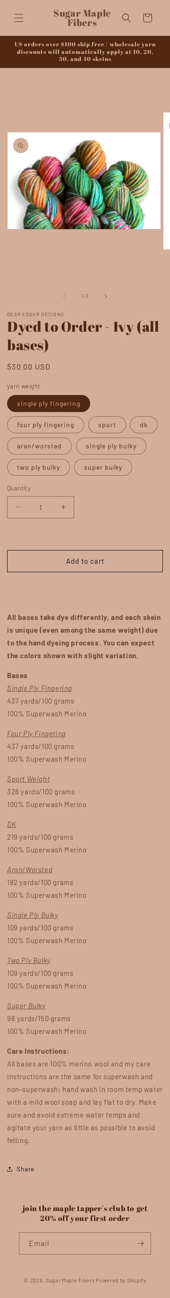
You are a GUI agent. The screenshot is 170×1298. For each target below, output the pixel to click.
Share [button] (25, 1169)
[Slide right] (105, 296)
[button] (18, 18)
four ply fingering (45, 425)
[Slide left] (64, 296)
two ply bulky (38, 467)
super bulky (103, 467)
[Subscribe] (140, 1243)
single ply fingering (48, 403)
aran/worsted (39, 446)
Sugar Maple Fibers (70, 1280)
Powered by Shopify (121, 1280)
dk (144, 425)
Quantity (19, 488)
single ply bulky (111, 446)
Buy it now (85, 588)
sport (107, 425)
